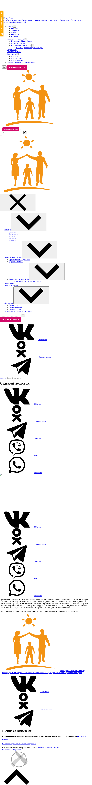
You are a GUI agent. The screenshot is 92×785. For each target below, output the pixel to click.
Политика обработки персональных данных (19, 744)
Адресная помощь (18, 43)
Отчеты (14, 32)
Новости (14, 36)
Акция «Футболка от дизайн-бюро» (29, 48)
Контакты (15, 34)
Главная (3, 378)
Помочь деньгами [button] (17, 67)
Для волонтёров (17, 60)
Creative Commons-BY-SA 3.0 (48, 748)
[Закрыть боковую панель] (17, 202)
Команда (14, 28)
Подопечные (11, 50)
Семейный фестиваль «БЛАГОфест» (21, 62)
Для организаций (17, 58)
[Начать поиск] (25, 132)
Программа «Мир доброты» (22, 41)
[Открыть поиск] (4, 67)
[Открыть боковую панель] (20, 129)
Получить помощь (14, 52)
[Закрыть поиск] (1, 135)
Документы (15, 30)
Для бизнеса (16, 56)
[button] (14, 26)
